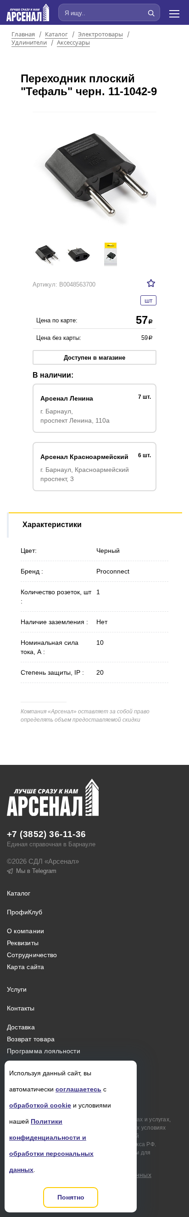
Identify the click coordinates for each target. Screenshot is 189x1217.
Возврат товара (31, 1039)
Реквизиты (23, 943)
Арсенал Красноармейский (84, 456)
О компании (25, 931)
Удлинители (29, 42)
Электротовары (100, 34)
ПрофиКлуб (24, 912)
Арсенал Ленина (66, 398)
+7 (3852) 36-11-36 (46, 834)
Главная (23, 34)
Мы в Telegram (36, 870)
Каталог (56, 34)
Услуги (17, 989)
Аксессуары (73, 42)
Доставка (21, 1027)
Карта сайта (25, 966)
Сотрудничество (32, 955)
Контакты (20, 1008)
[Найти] (151, 13)
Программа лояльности (43, 1051)
